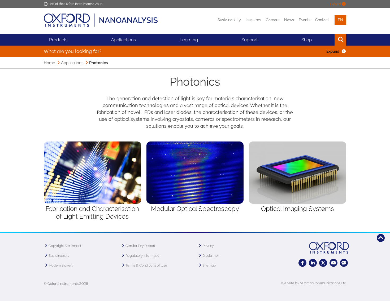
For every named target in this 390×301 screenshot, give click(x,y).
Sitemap (209, 265)
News (289, 20)
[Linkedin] (313, 263)
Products (58, 39)
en (340, 20)
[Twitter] (323, 263)
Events (304, 20)
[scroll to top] (381, 238)
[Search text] (328, 40)
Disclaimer (210, 256)
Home (49, 62)
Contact (322, 20)
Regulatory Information (143, 256)
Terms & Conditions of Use (146, 265)
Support (249, 39)
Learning (189, 39)
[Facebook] (302, 263)
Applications (123, 39)
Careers (272, 20)
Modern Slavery (61, 265)
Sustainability (229, 20)
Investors (253, 20)
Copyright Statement (65, 246)
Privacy (208, 246)
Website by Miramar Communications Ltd (313, 283)
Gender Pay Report (140, 246)
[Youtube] (333, 263)
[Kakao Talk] (344, 263)
